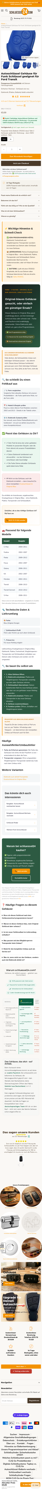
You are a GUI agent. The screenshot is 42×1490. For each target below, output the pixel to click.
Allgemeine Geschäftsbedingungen (20, 1437)
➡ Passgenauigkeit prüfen (10, 176)
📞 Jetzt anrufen (21, 871)
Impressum (24, 1434)
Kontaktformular (21, 878)
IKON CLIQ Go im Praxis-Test (19, 1478)
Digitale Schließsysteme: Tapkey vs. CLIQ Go (20, 1465)
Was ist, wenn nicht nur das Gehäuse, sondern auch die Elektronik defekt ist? (20, 958)
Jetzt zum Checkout (21, 163)
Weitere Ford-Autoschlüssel (16, 830)
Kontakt (21, 1443)
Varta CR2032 (18, 277)
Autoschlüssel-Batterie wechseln (19, 1469)
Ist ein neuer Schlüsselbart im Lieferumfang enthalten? (19, 933)
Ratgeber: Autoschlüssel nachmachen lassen (15, 805)
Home (3, 24)
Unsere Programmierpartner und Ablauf (19, 1449)
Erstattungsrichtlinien (27, 1440)
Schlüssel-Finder (12, 823)
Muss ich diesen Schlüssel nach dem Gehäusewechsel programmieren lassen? (17, 916)
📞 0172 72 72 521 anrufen (15, 520)
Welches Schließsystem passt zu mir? (19, 1457)
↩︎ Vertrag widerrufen (21, 1371)
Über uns (10, 1443)
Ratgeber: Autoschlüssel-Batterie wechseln (18, 814)
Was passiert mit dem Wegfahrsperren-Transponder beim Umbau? (17, 942)
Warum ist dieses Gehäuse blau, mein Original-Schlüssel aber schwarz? (20, 925)
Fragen (30, 1443)
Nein (4, 139)
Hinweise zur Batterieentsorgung (20, 1446)
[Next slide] (39, 65)
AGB (29, 896)
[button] (6, 65)
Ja (10, 139)
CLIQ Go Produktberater (20, 1460)
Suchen (13, 1434)
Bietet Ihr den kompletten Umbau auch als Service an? (18, 950)
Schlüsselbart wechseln (20, 1472)
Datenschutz (8, 1440)
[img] (21, 1135)
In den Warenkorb (30, 1485)
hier (20, 898)
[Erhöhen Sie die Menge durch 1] (20, 149)
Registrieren (34, 1400)
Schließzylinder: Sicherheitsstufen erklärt (20, 1453)
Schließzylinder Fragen (20, 1475)
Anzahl (3, 145)
